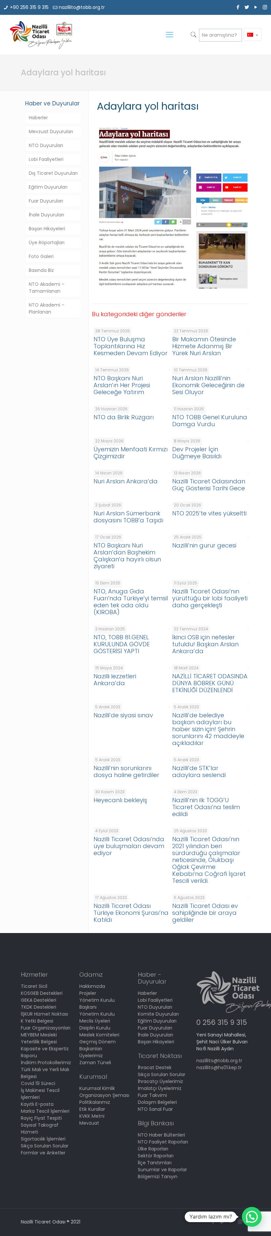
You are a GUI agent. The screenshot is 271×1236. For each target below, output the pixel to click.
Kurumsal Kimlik (97, 1088)
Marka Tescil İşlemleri (45, 1111)
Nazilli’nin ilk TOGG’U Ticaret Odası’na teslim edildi (206, 807)
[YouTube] (255, 7)
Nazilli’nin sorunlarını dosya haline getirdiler (126, 771)
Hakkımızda (92, 986)
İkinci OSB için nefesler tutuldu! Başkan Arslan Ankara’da (205, 644)
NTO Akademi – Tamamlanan (46, 287)
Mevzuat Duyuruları (51, 131)
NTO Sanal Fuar (155, 1109)
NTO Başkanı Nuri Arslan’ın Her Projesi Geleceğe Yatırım (122, 385)
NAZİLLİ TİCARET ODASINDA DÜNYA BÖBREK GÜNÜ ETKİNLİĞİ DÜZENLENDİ (210, 683)
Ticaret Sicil (34, 986)
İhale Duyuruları (46, 214)
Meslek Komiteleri (99, 1034)
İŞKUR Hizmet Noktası (44, 1014)
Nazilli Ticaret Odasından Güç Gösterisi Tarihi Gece (208, 484)
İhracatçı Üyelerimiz (160, 1081)
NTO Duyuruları (46, 145)
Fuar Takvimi (152, 1095)
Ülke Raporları (153, 1148)
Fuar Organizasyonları (45, 1028)
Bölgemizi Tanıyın (157, 1176)
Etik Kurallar (92, 1109)
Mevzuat (89, 1123)
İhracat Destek (155, 1067)
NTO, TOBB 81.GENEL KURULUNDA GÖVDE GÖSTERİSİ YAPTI (122, 644)
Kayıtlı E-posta (37, 1104)
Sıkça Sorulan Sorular (44, 1145)
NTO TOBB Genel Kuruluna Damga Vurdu (209, 420)
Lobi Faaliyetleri (46, 159)
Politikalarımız (94, 1102)
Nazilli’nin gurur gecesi (204, 545)
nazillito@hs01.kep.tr (219, 1067)
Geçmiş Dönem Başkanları (97, 1045)
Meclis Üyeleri (94, 1021)
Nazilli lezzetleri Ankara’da (115, 679)
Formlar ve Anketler (43, 1152)
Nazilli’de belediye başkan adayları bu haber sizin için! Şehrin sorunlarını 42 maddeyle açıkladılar (208, 729)
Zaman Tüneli (95, 1062)
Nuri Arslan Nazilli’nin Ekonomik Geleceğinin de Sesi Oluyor (208, 385)
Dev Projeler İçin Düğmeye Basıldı (196, 452)
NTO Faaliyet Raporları (163, 1142)
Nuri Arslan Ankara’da (126, 481)
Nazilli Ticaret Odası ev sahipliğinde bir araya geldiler (205, 913)
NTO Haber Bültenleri (161, 1135)
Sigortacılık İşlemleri (43, 1139)
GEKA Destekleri (38, 1000)
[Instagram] (264, 7)
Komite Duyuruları (158, 1014)
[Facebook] (238, 7)
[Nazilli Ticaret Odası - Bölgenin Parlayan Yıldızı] (40, 35)
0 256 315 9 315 (221, 1022)
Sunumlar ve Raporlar (162, 1169)
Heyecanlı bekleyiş (120, 800)
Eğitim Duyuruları (48, 187)
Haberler (38, 117)
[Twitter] (247, 7)
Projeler (87, 993)
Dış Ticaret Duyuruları (53, 173)
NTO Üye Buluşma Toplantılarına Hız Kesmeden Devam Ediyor (131, 346)
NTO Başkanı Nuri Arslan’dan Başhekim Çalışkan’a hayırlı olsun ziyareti (127, 555)
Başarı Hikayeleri (47, 228)
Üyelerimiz (91, 1055)
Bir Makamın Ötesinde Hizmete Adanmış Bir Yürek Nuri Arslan (204, 346)
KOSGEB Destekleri (41, 993)
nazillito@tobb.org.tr (82, 7)
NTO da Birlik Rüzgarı (124, 417)
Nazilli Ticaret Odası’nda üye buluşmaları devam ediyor (129, 846)
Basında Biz (41, 270)
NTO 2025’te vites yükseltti (209, 513)
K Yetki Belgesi (37, 1021)
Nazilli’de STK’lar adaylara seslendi (199, 771)
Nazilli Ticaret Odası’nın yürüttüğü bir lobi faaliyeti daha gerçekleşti (210, 598)
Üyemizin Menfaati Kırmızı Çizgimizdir (131, 452)
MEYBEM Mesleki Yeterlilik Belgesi (39, 1038)
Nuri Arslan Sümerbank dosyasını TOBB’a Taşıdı (128, 516)
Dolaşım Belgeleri (157, 1102)
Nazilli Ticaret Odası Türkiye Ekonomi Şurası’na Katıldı (131, 913)
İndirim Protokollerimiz (46, 1062)
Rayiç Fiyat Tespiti (41, 1118)
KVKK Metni (91, 1116)
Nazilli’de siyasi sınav (123, 715)
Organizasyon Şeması (104, 1095)
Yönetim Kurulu (97, 1014)
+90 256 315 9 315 (29, 7)
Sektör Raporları (156, 1155)
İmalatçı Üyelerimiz (159, 1088)
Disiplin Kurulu (94, 1028)
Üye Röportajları (46, 242)
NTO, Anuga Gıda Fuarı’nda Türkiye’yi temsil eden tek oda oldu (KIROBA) (131, 601)
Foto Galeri (41, 256)
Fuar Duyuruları (46, 201)
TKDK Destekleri (38, 1007)
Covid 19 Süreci (38, 1083)
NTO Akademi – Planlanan (46, 308)
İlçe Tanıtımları (155, 1162)
